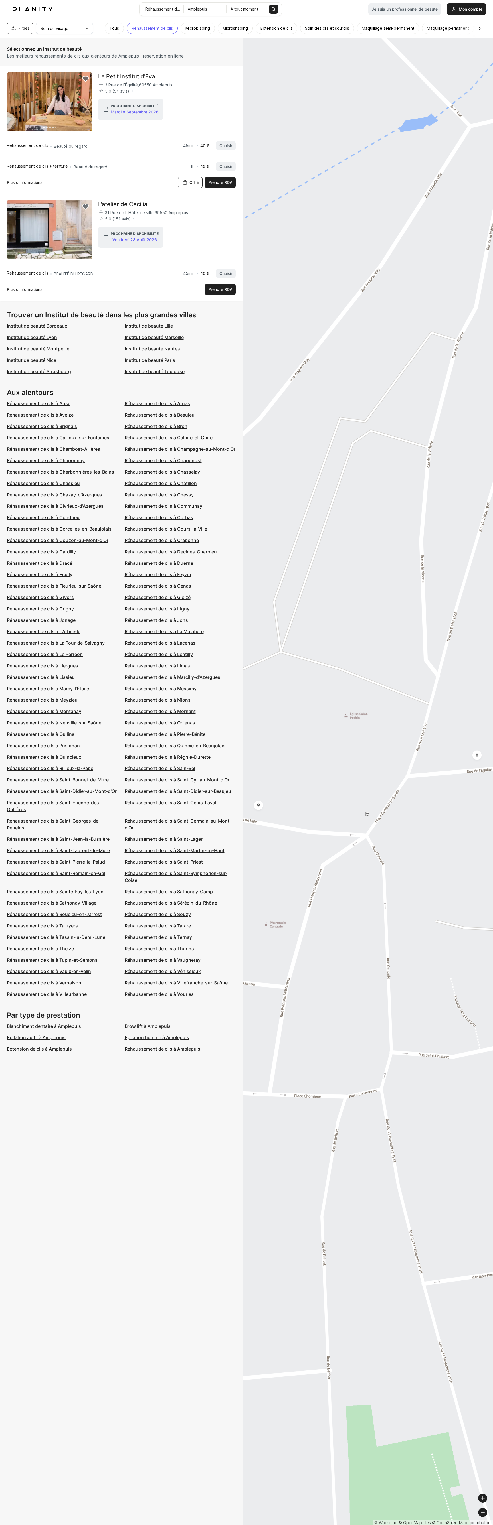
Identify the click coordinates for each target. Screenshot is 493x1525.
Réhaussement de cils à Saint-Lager (164, 839)
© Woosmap (385, 1522)
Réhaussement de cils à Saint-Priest (164, 862)
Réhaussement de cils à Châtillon (161, 483)
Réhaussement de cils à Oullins (40, 734)
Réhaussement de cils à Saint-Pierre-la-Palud (56, 862)
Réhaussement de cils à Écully (39, 574)
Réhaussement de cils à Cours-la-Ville (166, 529)
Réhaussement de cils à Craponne (162, 540)
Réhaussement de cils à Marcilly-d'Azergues (172, 677)
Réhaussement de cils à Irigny (157, 609)
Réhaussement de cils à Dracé (39, 563)
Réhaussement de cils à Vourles (159, 994)
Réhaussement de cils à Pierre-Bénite (165, 734)
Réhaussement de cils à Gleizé (158, 597)
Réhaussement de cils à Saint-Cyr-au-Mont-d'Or (177, 780)
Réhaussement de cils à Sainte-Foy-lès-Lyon (55, 891)
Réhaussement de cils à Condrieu (43, 517)
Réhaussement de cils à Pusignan (43, 745)
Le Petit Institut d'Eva (126, 76)
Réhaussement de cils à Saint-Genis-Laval (170, 802)
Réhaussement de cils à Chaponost (163, 460)
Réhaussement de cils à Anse (38, 403)
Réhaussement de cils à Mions (158, 700)
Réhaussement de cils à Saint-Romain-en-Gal (56, 873)
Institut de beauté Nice (31, 360)
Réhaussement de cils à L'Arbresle (43, 631)
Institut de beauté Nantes (152, 349)
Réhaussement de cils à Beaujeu (160, 415)
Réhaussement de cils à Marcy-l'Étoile (48, 688)
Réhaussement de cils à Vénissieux (163, 971)
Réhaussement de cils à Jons (156, 620)
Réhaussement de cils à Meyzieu (42, 700)
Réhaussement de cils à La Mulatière (164, 631)
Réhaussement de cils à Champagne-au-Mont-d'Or (180, 449)
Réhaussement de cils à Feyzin (158, 574)
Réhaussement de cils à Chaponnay (46, 460)
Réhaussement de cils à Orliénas (160, 723)
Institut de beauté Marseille (154, 337)
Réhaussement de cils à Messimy (161, 688)
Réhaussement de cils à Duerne (159, 563)
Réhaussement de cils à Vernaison (44, 983)
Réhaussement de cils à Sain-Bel (160, 768)
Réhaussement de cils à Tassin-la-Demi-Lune (56, 937)
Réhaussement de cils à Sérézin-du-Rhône (171, 903)
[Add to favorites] (85, 79)
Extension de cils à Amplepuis (39, 1049)
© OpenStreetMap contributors (462, 1522)
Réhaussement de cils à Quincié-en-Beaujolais (175, 745)
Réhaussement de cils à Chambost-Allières (53, 449)
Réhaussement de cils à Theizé (40, 948)
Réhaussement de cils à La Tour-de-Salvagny (56, 643)
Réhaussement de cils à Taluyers (42, 926)
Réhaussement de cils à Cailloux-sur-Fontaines (58, 437)
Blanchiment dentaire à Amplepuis (44, 1026)
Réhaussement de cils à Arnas (157, 403)
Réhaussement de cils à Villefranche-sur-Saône (176, 983)
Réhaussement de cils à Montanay (44, 711)
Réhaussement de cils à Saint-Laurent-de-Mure (58, 850)
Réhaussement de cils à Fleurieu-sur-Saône (54, 586)
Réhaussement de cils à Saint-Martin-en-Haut (175, 850)
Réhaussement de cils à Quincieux (44, 757)
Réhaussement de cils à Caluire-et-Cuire (169, 437)
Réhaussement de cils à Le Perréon (45, 654)
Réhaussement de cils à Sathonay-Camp (169, 891)
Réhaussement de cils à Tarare (158, 926)
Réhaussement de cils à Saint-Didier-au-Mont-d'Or (62, 791)
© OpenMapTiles (415, 1522)
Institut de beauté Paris (150, 360)
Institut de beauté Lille (149, 326)
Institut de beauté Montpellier (39, 349)
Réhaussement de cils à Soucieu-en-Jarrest (54, 914)
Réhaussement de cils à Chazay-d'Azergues (54, 494)
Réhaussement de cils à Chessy (159, 494)
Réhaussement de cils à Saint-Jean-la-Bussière (58, 839)
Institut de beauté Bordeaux (37, 326)
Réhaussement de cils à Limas (157, 666)
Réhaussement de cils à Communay (163, 506)
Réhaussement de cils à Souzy (158, 914)
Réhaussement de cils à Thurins (159, 948)
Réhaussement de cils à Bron (156, 426)
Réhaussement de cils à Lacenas (160, 643)
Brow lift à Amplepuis (148, 1026)
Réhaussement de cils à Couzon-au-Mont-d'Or (57, 540)
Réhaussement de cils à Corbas (159, 517)
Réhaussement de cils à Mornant (160, 711)
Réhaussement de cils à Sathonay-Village (51, 903)
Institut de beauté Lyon (32, 337)
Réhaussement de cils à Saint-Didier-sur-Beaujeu (178, 791)
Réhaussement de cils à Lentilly (159, 654)
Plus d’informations (25, 182)
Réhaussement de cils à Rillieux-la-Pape (50, 768)
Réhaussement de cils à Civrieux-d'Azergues (55, 506)
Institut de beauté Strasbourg (39, 371)
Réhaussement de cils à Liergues (42, 666)
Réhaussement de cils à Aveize (40, 415)
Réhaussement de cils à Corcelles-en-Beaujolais (59, 529)
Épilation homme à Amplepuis (157, 1037)
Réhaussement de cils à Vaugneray (163, 960)
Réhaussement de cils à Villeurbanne (47, 994)
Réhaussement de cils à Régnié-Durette (168, 757)
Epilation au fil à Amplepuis (36, 1037)
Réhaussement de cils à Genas (158, 586)
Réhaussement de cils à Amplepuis (162, 1049)
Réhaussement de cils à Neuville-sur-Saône (54, 723)
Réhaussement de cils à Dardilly (41, 552)
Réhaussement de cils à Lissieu (41, 677)
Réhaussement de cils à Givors (40, 597)
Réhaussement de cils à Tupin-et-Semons (52, 960)
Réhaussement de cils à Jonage (41, 620)
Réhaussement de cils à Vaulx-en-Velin (49, 971)
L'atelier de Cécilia (122, 204)
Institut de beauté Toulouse (155, 371)
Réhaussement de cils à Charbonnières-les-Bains (60, 472)
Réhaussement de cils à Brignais (42, 426)
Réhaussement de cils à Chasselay (162, 472)
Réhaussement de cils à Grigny (40, 609)
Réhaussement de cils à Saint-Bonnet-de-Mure (58, 780)
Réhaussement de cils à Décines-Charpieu (171, 552)
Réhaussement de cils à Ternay (158, 937)
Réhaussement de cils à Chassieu (43, 483)
